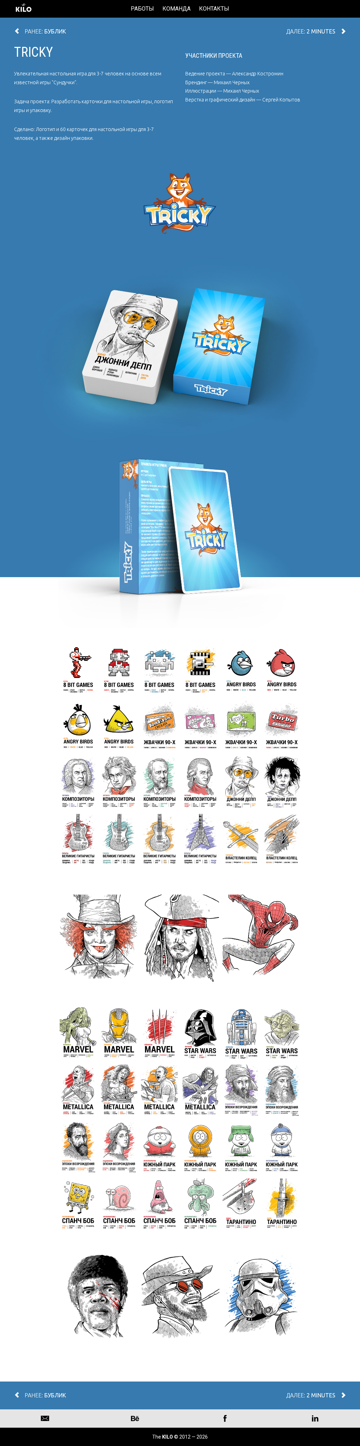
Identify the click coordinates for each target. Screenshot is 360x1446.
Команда (176, 8)
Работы (142, 8)
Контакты (214, 8)
